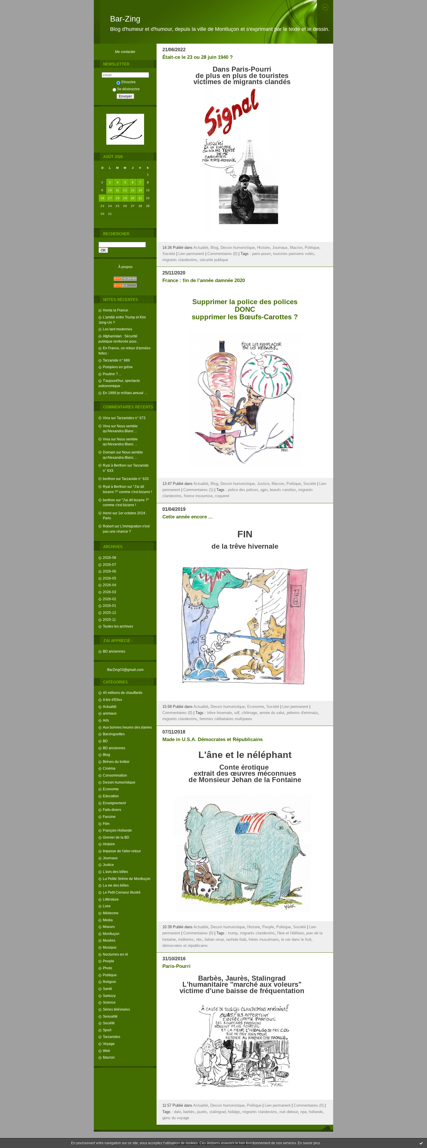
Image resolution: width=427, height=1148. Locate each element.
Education (111, 796)
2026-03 (109, 592)
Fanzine (109, 817)
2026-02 (109, 599)
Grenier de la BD (116, 837)
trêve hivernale (219, 713)
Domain (109, 452)
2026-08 (109, 557)
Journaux (110, 858)
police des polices (243, 490)
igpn (264, 490)
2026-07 (109, 564)
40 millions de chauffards (122, 693)
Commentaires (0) (222, 254)
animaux (109, 713)
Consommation (115, 775)
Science (109, 1002)
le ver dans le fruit (296, 940)
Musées (109, 940)
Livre (107, 906)
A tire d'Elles (112, 699)
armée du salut (271, 713)
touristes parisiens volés (293, 254)
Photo (107, 968)
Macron (109, 1057)
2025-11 (109, 619)
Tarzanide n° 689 (116, 360)
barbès (189, 1112)
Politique (110, 975)
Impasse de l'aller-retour (122, 851)
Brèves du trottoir (116, 761)
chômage (249, 713)
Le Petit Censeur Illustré (122, 892)
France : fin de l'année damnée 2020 (203, 280)
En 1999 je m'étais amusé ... (125, 393)
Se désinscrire (128, 89)
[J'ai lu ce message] (421, 1143)
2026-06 (109, 571)
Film (106, 823)
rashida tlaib (236, 940)
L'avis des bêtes (115, 872)
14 (140, 190)
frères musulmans (264, 940)
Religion (109, 982)
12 (125, 190)
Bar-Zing (125, 19)
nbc (199, 940)
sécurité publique (214, 260)
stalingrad (217, 1112)
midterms (186, 940)
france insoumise (198, 496)
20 (133, 198)
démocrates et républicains (185, 946)
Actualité (109, 706)
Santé (107, 989)
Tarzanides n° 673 (131, 418)
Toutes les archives (118, 626)
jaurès (202, 1112)
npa (303, 1112)
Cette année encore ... (187, 517)
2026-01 (109, 605)
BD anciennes (114, 651)
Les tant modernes (117, 329)
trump (233, 933)
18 (117, 198)
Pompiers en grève (118, 367)
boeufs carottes (283, 490)
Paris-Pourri (176, 966)
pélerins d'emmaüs (302, 713)
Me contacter (125, 52)
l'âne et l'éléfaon (290, 933)
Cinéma (109, 768)
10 (110, 190)
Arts (106, 720)
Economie (111, 789)
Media (108, 920)
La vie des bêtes (116, 885)
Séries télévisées (116, 1009)
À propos (125, 267)
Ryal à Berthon (114, 465)
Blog (106, 755)
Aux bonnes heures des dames (127, 727)
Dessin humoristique (119, 782)
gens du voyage (175, 1118)
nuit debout (288, 1112)
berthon (109, 479)
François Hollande (117, 830)
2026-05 (109, 578)
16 (102, 198)
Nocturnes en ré (115, 954)
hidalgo (234, 1112)
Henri (107, 513)
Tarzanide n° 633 (135, 479)
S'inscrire (128, 82)
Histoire (109, 844)
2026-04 (109, 585)
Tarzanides (111, 1037)
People (108, 961)
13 (133, 190)
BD (105, 741)
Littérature (111, 899)
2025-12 (109, 612)
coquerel (222, 496)
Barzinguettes (114, 734)
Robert (108, 526)
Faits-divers (112, 810)
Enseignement (114, 803)
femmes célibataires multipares (226, 719)
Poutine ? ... (112, 374)
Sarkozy (109, 996)
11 (117, 190)
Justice (108, 865)
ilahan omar (214, 940)
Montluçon (111, 934)
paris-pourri (261, 254)
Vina (106, 418)
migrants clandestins (179, 260)
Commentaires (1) (198, 490)
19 (125, 198)
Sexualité (110, 1016)
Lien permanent (191, 254)
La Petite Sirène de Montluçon (126, 879)
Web (106, 1051)
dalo (177, 1112)
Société (109, 1023)
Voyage (109, 1044)
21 (140, 198)
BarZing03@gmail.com (125, 670)
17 (110, 198)
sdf (236, 713)
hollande (316, 1112)
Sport (107, 1030)
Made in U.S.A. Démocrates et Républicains (212, 739)
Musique (109, 947)
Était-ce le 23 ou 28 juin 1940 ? (197, 57)
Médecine (111, 913)
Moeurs (109, 927)
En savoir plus (309, 1143)
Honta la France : (116, 310)
